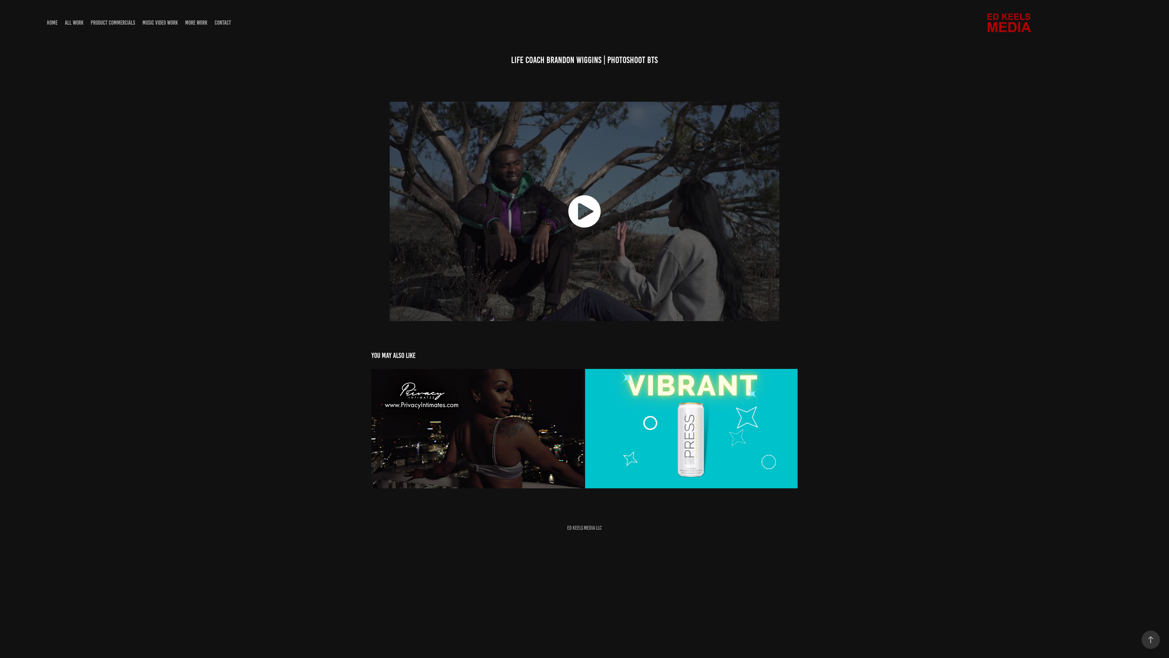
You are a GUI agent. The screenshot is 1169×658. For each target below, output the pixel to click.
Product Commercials (113, 22)
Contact (223, 22)
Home (52, 22)
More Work (196, 22)
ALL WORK (74, 22)
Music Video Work (160, 22)
